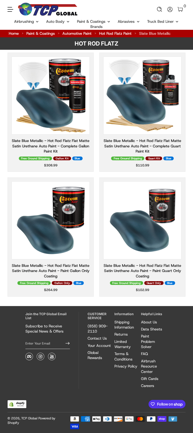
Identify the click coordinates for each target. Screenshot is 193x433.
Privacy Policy (125, 366)
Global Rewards (95, 355)
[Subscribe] (65, 343)
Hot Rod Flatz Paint (115, 33)
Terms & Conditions (123, 356)
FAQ (144, 353)
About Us (149, 322)
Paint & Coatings (40, 33)
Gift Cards (149, 378)
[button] (159, 9)
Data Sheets (151, 329)
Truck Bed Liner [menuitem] (160, 21)
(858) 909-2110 (98, 329)
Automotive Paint (77, 33)
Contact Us (97, 338)
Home (14, 33)
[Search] (159, 9)
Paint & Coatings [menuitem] (91, 21)
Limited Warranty (122, 344)
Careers (147, 385)
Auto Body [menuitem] (55, 21)
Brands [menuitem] (96, 26)
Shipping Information (124, 325)
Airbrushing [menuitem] (24, 21)
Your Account (99, 345)
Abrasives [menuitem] (126, 21)
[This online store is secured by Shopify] (17, 404)
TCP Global (29, 418)
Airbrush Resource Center (149, 366)
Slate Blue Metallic (155, 33)
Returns (121, 334)
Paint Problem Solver (148, 341)
